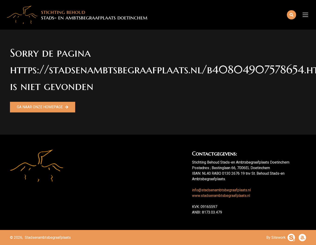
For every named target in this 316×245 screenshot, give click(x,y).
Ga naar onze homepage (40, 107)
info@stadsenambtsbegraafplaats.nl (221, 190)
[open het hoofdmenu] (305, 14)
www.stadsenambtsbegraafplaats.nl (221, 195)
